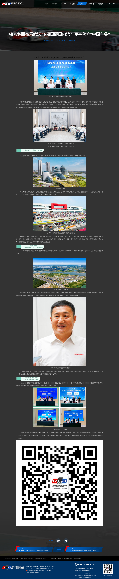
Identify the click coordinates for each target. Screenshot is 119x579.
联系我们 (51, 566)
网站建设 (32, 572)
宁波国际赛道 (68, 558)
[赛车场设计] (13, 4)
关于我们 (28, 566)
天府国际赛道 (77, 558)
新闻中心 (42, 566)
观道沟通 (37, 572)
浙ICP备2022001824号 (46, 570)
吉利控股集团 (15, 558)
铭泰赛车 (60, 558)
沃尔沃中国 (38, 558)
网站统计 (27, 572)
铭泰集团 (53, 558)
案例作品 (37, 566)
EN (114, 4)
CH (110, 4)
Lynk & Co (46, 558)
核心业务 (32, 566)
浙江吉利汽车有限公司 (27, 558)
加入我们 (47, 566)
